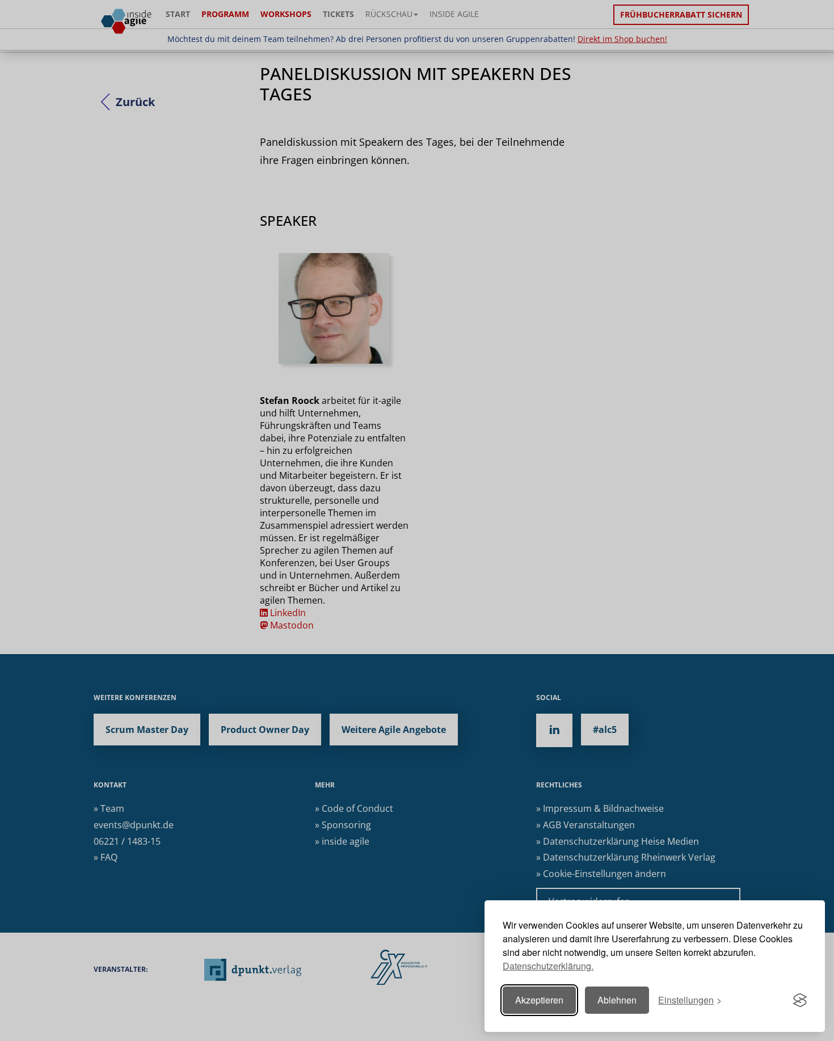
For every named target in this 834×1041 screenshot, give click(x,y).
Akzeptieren (539, 999)
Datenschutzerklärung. (548, 965)
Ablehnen (617, 999)
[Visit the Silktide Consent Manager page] (800, 1000)
